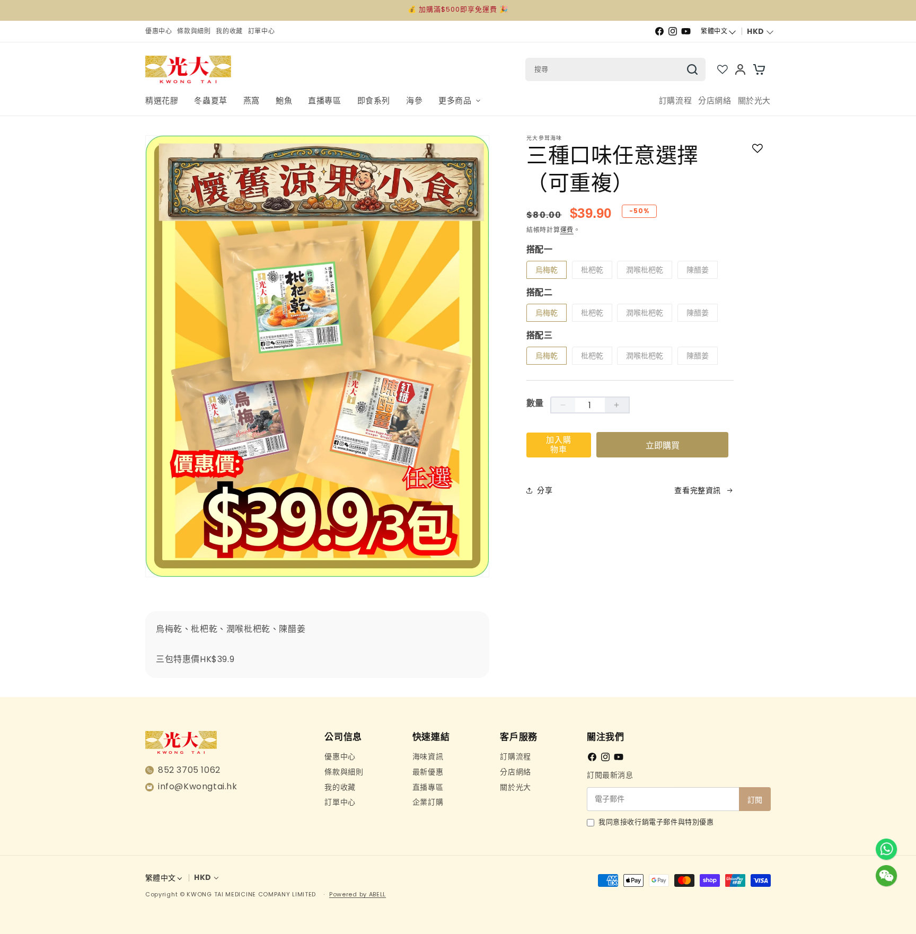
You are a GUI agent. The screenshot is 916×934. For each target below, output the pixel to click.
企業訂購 (427, 802)
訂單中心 (339, 802)
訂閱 (754, 800)
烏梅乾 (546, 270)
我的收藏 (339, 787)
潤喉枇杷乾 (644, 270)
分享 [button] (544, 490)
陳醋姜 (697, 270)
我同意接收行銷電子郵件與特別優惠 (656, 822)
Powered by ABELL (357, 894)
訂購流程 (515, 756)
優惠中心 (339, 756)
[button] (459, 100)
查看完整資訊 (697, 490)
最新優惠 (427, 771)
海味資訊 (427, 756)
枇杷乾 (592, 270)
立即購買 (663, 445)
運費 (567, 229)
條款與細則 (343, 771)
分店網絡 (515, 771)
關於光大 (515, 787)
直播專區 (427, 787)
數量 (535, 403)
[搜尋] (692, 69)
